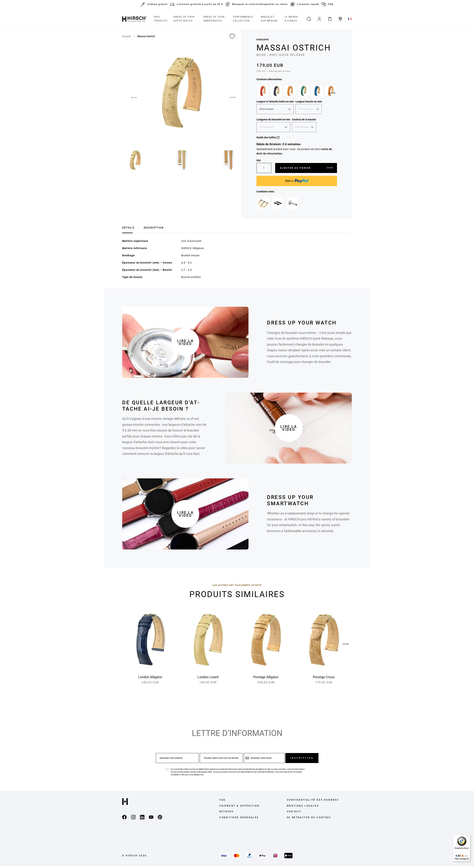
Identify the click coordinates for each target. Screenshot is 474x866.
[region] (296, 91)
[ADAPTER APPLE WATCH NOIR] (277, 203)
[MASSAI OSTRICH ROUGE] (262, 90)
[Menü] (468, 837)
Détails (128, 227)
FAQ (330, 4)
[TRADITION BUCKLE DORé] (262, 203)
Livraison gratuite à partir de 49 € (200, 4)
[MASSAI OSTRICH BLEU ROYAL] (317, 90)
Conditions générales (239, 817)
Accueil (126, 36)
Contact (294, 811)
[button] (131, 97)
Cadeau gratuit (157, 4)
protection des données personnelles (197, 772)
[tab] (128, 227)
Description (153, 227)
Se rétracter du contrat (309, 817)
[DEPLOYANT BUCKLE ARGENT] (292, 203)
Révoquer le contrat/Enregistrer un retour (260, 4)
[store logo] (134, 19)
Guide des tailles (266, 137)
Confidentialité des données (313, 800)
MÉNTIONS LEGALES (303, 806)
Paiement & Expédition (239, 806)
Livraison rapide (308, 4)
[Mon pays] (350, 19)
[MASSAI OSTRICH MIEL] (290, 90)
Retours (226, 811)
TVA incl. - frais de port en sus (273, 71)
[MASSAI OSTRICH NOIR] (276, 90)
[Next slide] (332, 93)
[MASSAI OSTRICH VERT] (303, 90)
